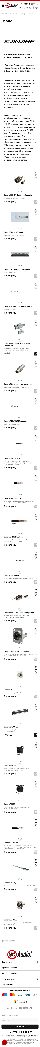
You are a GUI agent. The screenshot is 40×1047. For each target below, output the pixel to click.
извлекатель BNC (9, 309)
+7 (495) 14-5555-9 (20, 1031)
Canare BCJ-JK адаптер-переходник (18, 384)
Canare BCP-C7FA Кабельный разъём (19, 613)
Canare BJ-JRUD (10, 920)
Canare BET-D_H (10, 883)
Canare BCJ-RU (10, 690)
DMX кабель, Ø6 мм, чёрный (12, 424)
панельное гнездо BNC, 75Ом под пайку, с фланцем (20, 693)
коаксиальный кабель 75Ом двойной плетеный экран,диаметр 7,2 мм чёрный (18, 540)
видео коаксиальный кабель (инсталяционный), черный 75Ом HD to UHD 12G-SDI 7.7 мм (19, 502)
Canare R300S (9, 804)
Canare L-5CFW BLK (12, 458)
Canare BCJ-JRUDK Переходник (17, 651)
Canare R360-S (10, 766)
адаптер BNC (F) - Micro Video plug (14, 235)
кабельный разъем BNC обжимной (14, 198)
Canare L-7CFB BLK (11, 576)
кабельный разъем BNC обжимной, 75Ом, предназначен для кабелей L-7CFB (17, 616)
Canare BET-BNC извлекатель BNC (18, 306)
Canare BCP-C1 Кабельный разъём (18, 195)
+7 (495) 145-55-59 (27, 4)
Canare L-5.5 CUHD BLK (13, 498)
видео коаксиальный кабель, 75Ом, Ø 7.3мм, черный (20, 578)
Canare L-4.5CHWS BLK (13, 537)
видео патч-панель (10, 272)
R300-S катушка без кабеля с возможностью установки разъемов (17, 807)
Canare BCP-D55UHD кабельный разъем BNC (17, 345)
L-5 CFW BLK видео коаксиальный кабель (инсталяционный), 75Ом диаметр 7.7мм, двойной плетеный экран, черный (19, 463)
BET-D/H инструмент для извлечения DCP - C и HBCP (20, 886)
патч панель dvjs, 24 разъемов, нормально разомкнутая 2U (17, 730)
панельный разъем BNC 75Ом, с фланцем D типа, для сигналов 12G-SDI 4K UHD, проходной (20, 655)
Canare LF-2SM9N (11, 843)
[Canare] (20, 41)
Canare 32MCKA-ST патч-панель (17, 269)
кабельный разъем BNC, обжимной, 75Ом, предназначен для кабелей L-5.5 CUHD (17, 349)
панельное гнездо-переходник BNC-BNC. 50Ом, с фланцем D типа (19, 923)
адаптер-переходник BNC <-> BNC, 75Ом (16, 387)
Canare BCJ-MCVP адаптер (15, 232)
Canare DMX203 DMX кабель (15, 421)
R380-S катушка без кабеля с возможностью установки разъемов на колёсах (17, 769)
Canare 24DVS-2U (11, 727)
